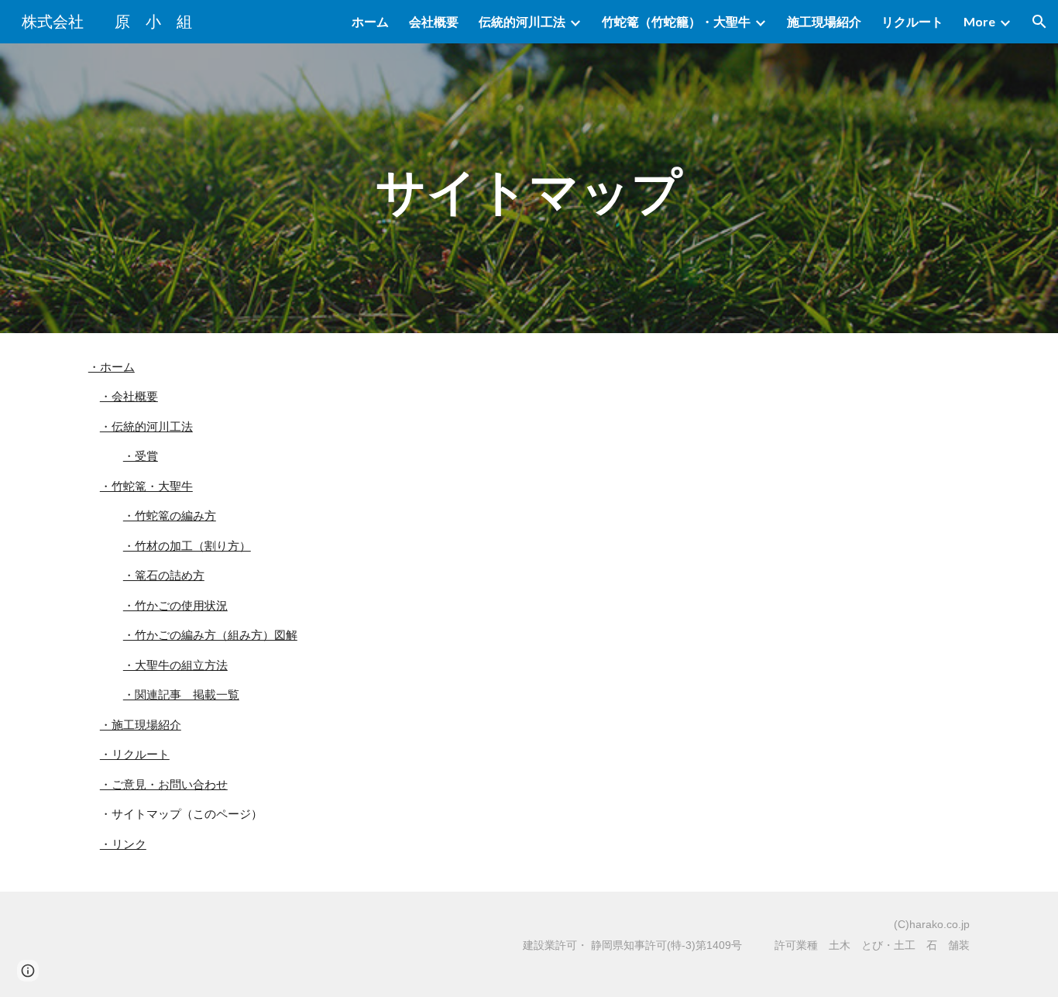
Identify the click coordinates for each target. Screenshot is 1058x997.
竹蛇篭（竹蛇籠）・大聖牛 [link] (676, 21)
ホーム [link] (370, 21)
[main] (529, 188)
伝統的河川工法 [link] (522, 21)
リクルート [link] (912, 21)
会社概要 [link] (434, 21)
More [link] (979, 21)
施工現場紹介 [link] (824, 21)
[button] (1039, 21)
